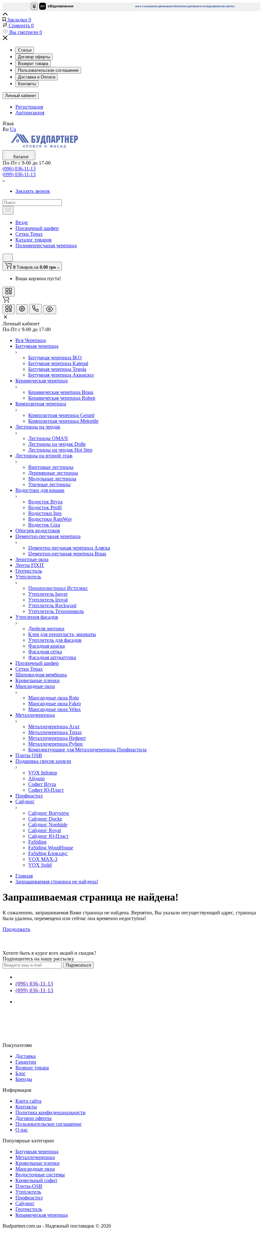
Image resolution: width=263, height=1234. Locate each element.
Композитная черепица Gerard (61, 415)
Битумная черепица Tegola (57, 369)
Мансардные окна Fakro (54, 703)
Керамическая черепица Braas (60, 392)
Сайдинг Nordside (47, 824)
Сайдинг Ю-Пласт (48, 836)
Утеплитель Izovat (48, 599)
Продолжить (16, 929)
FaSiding (37, 842)
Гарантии (25, 1062)
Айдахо (36, 778)
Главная (24, 876)
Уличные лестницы (49, 484)
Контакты (27, 83)
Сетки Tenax (29, 234)
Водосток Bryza (45, 501)
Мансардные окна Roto (53, 697)
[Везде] (8, 210)
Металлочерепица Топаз (54, 732)
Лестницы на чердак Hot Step (60, 450)
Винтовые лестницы (50, 467)
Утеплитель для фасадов (54, 640)
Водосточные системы (40, 1174)
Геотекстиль (28, 1209)
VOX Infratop (42, 772)
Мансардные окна (35, 1169)
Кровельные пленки (37, 1163)
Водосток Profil (45, 507)
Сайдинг (25, 1203)
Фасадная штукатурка (52, 657)
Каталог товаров (33, 239)
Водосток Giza (44, 524)
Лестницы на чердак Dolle (57, 444)
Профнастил (29, 1197)
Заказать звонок (32, 191)
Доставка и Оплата (36, 77)
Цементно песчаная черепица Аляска (69, 548)
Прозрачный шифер (37, 228)
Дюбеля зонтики (46, 628)
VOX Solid (40, 865)
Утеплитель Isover (48, 594)
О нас (21, 1129)
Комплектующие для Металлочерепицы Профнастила (87, 749)
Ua (13, 129)
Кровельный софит (36, 1180)
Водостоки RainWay (50, 519)
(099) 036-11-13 (19, 174)
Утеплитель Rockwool (52, 605)
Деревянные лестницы (53, 473)
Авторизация (29, 112)
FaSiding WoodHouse (50, 847)
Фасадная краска (46, 646)
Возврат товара (33, 63)
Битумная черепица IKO (55, 357)
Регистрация (29, 107)
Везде (21, 222)
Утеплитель (28, 1192)
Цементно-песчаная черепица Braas (67, 553)
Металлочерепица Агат (54, 726)
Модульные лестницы (52, 478)
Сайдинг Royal (44, 830)
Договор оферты (34, 56)
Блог (20, 1073)
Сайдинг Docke (45, 818)
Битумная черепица (36, 1151)
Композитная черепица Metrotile (63, 421)
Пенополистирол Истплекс (58, 588)
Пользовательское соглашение (48, 70)
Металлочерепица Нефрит (57, 738)
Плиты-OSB (28, 1186)
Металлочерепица (35, 1157)
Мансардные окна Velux (54, 709)
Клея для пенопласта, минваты (62, 634)
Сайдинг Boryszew (48, 813)
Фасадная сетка (45, 651)
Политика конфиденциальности (50, 1112)
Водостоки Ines (45, 513)
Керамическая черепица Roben (61, 398)
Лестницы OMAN (48, 438)
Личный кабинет (20, 95)
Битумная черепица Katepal (58, 363)
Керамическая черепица (41, 1215)
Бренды (23, 1079)
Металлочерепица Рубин (55, 744)
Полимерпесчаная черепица (46, 245)
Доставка (25, 1056)
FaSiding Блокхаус (48, 853)
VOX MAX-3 (42, 859)
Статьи (24, 50)
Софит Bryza (42, 784)
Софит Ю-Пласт (46, 790)
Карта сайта (28, 1101)
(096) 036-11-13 (19, 168)
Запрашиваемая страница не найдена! (56, 881)
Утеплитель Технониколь (56, 611)
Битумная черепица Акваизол (61, 375)
